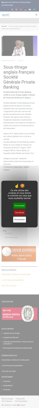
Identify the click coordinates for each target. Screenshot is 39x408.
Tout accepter (19, 206)
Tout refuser (19, 213)
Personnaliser (19, 219)
